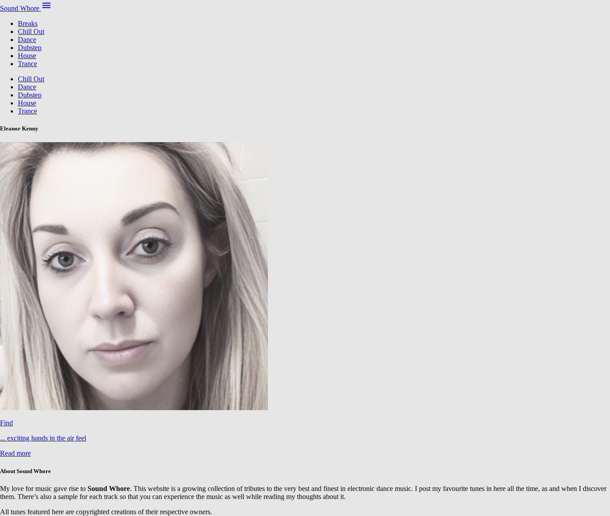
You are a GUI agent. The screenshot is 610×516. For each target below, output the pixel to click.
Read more (15, 453)
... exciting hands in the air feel (43, 438)
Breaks (28, 23)
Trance (27, 63)
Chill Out (31, 31)
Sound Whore (20, 8)
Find (6, 423)
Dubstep (30, 47)
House (27, 55)
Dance (27, 39)
